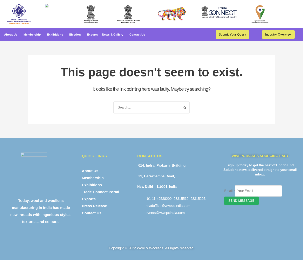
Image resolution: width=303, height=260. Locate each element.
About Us (10, 34)
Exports (92, 34)
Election (75, 34)
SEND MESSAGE (241, 200)
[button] (11, 34)
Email (229, 191)
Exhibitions (55, 34)
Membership (32, 34)
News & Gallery (112, 34)
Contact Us (137, 34)
